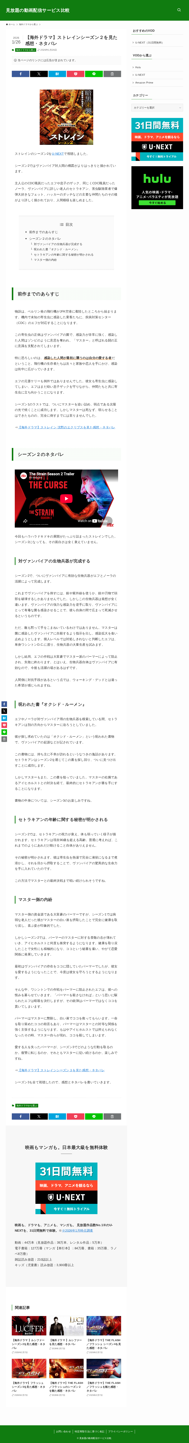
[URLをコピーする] (112, 74)
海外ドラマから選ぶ (25, 50)
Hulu (138, 67)
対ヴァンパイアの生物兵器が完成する (58, 244)
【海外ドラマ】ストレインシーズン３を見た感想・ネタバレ (61, 1070)
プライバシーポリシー (120, 1431)
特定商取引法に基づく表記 (89, 1431)
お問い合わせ (63, 1431)
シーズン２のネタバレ (45, 238)
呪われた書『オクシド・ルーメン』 (56, 249)
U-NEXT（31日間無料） (149, 42)
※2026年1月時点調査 (77, 1230)
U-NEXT (58, 154)
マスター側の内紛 (45, 259)
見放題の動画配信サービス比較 (38, 10)
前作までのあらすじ (43, 232)
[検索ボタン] (179, 10)
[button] (20, 74)
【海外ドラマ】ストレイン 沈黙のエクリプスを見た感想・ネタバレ (66, 427)
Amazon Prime (144, 82)
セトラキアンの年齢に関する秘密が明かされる (64, 254)
